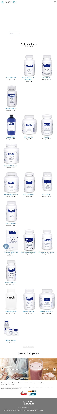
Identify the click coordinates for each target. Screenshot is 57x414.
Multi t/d (46, 137)
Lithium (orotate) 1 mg (10, 108)
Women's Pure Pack (11, 340)
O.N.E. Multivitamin (28, 194)
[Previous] (2, 369)
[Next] (54, 369)
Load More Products (28, 347)
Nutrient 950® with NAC (10, 165)
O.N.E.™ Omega (46, 194)
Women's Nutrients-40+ (46, 311)
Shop (7, 382)
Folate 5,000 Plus (46, 77)
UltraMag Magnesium (10, 311)
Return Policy (38, 382)
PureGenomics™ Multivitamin (46, 252)
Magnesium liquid (10, 137)
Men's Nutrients (28, 137)
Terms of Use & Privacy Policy (27, 382)
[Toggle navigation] (55, 2)
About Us (3, 382)
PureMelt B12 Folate (10, 282)
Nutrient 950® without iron (11, 194)
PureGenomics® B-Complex (28, 252)
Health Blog (11, 382)
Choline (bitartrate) (11, 77)
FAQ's (43, 382)
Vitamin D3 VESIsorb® (28, 311)
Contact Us (17, 382)
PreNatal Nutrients (11, 223)
